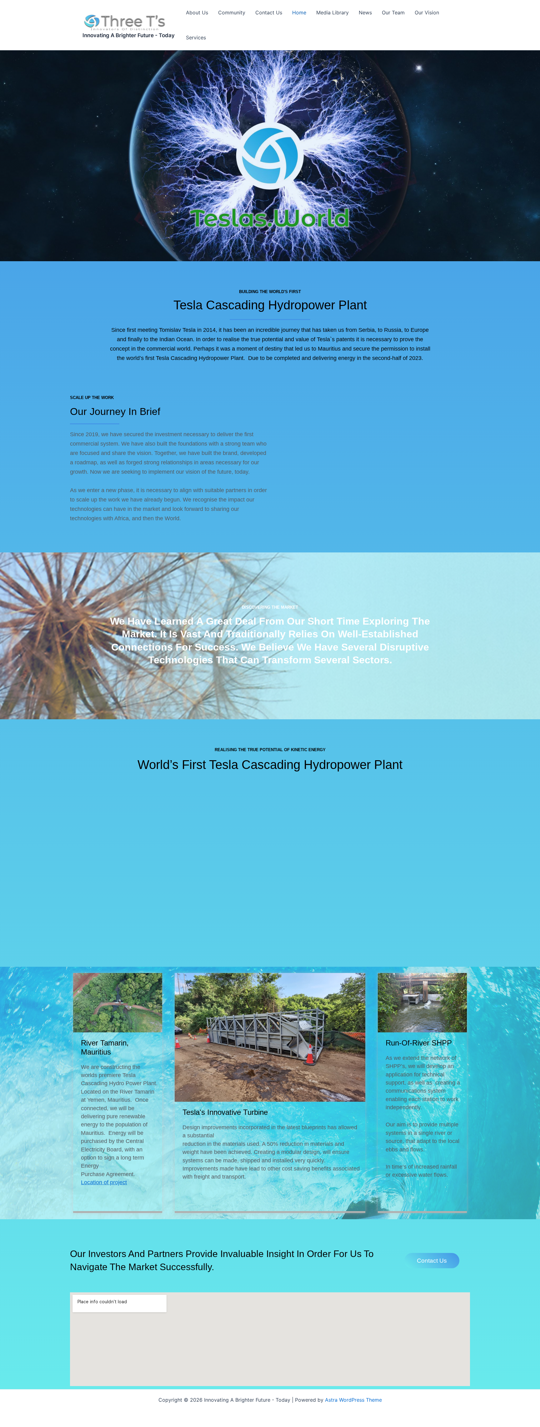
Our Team (393, 12)
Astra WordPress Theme (353, 1400)
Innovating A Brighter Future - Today (128, 35)
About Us (197, 12)
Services (196, 37)
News (365, 12)
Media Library (332, 12)
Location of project (104, 1182)
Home (299, 12)
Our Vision (427, 12)
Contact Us (268, 12)
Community (231, 12)
